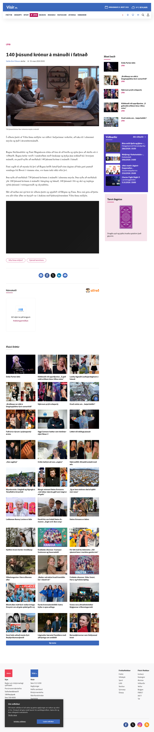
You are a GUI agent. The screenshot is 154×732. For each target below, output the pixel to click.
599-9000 (12, 698)
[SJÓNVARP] (133, 15)
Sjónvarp (122, 690)
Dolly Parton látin (13, 377)
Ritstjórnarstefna (37, 692)
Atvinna (140, 680)
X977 (140, 696)
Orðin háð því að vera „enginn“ (50, 462)
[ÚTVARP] (138, 15)
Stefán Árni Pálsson (13, 61)
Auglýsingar (35, 686)
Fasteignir (141, 677)
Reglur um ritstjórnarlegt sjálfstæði (14, 684)
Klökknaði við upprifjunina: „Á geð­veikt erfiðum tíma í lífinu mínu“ (133, 106)
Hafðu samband (36, 689)
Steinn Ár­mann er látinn (79, 519)
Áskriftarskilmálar (37, 696)
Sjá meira (52, 643)
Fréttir (121, 674)
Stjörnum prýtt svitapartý (48, 404)
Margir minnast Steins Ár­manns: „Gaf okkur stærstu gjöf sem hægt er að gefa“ (52, 492)
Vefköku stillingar (20, 721)
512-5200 (37, 683)
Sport (121, 680)
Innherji (141, 674)
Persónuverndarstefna (13, 689)
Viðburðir (141, 683)
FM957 (140, 693)
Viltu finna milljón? (16, 260)
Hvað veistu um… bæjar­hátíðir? (82, 404)
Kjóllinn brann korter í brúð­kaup (19, 550)
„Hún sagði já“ (11, 462)
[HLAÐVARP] (128, 15)
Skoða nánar (12, 715)
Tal (139, 699)
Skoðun (122, 687)
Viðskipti (122, 677)
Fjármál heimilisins (36, 260)
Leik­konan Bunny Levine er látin (19, 519)
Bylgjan (140, 690)
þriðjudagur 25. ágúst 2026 (119, 7)
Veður (140, 687)
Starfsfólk (34, 699)
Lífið (120, 683)
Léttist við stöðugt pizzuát (80, 432)
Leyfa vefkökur (48, 721)
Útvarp (121, 693)
